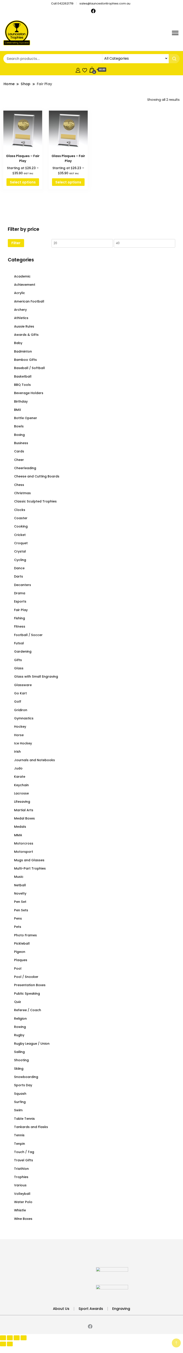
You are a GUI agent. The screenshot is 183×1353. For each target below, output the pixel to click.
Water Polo (23, 1202)
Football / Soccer (28, 635)
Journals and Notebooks (34, 760)
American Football (29, 301)
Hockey (20, 726)
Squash (20, 1093)
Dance (19, 568)
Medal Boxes (24, 818)
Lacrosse (21, 793)
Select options (23, 182)
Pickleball (22, 943)
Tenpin (19, 1143)
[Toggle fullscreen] (10, 1337)
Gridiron (20, 710)
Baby (18, 343)
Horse (19, 735)
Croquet (21, 543)
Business (21, 443)
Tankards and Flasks (31, 1127)
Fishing (19, 618)
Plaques (20, 960)
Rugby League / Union (32, 1043)
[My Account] (78, 69)
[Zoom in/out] (3, 1337)
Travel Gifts (23, 1160)
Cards (19, 451)
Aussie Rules (24, 326)
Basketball (22, 376)
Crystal (20, 551)
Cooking (21, 526)
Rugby (19, 1035)
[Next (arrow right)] (10, 1344)
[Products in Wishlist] (84, 69)
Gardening (22, 651)
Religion (20, 1018)
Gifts (18, 660)
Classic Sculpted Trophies (35, 501)
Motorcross (23, 843)
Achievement (24, 284)
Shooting (21, 1060)
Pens (18, 918)
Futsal (19, 643)
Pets (17, 926)
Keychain (21, 785)
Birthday (21, 401)
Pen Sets (21, 910)
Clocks (19, 510)
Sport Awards (91, 1308)
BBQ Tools (22, 384)
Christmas (22, 493)
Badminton (23, 351)
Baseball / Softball (29, 368)
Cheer (19, 460)
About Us (61, 1308)
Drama (19, 593)
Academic (22, 276)
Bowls (19, 426)
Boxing (19, 435)
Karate (19, 776)
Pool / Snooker (26, 977)
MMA (18, 835)
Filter (16, 243)
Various (20, 1185)
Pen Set (20, 901)
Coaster (20, 518)
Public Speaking (27, 993)
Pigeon (19, 952)
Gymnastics (23, 718)
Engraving (121, 1308)
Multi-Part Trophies (30, 868)
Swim (18, 1110)
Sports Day (23, 1085)
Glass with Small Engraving (36, 676)
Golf (17, 701)
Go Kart (20, 693)
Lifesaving (22, 801)
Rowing (20, 1027)
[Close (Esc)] (24, 1337)
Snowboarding (26, 1077)
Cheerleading (25, 468)
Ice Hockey (23, 743)
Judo (18, 768)
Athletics (21, 318)
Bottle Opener (25, 418)
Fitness (19, 626)
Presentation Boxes (30, 985)
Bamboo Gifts (25, 359)
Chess (19, 485)
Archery (20, 309)
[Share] (17, 1337)
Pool (17, 968)
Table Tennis (24, 1118)
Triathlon (21, 1168)
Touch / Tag (24, 1152)
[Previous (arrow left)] (3, 1344)
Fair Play (21, 610)
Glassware (23, 685)
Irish (17, 751)
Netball (20, 885)
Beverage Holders (28, 393)
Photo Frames (25, 935)
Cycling (20, 560)
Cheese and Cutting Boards (36, 476)
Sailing (19, 1052)
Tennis (19, 1135)
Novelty (20, 893)
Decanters (22, 585)
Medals (20, 826)
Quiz (17, 1002)
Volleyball (22, 1193)
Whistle (20, 1210)
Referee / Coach (27, 1010)
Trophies (21, 1177)
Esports (20, 601)
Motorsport (23, 851)
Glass (18, 668)
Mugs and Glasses (29, 860)
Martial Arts (23, 810)
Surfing (20, 1102)
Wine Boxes (23, 1218)
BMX (17, 410)
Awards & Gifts (26, 334)
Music (18, 876)
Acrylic (19, 293)
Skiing (18, 1068)
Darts (18, 576)
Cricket (20, 535)
